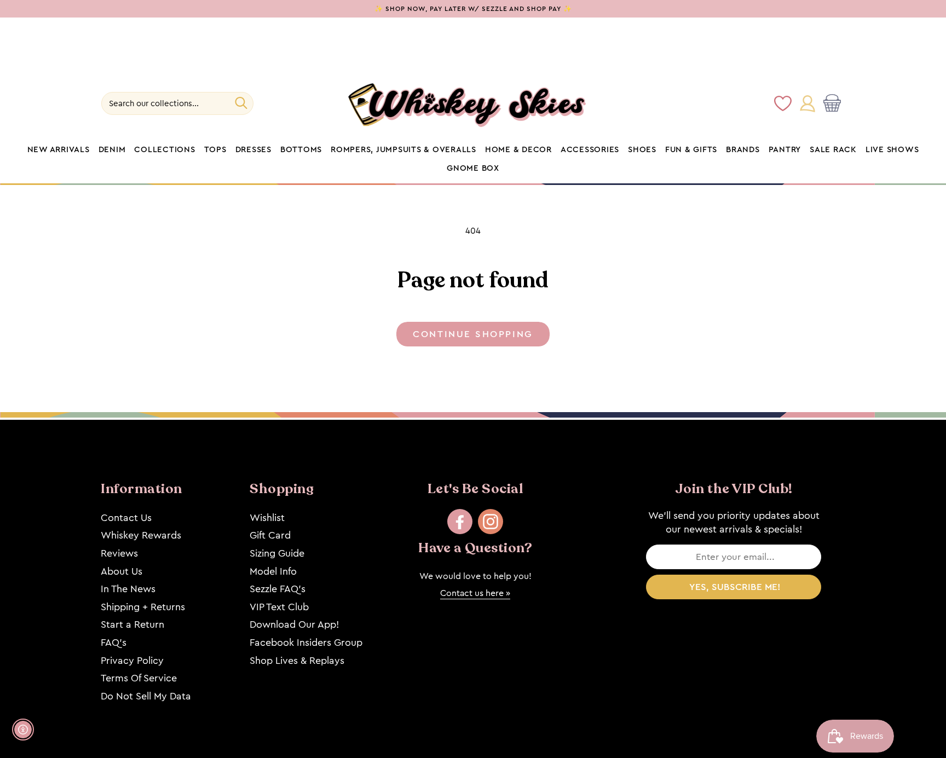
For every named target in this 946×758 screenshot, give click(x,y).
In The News (128, 589)
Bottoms (301, 149)
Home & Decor (518, 149)
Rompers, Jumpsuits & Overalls (403, 149)
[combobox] (177, 103)
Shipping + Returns (143, 607)
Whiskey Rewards (141, 535)
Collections (164, 149)
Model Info (273, 571)
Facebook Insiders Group (306, 642)
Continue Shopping (473, 334)
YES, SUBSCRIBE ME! (735, 587)
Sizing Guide (277, 553)
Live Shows (892, 149)
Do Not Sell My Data (146, 696)
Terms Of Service (139, 678)
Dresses (253, 149)
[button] (834, 104)
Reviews (119, 553)
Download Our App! (294, 624)
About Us (121, 571)
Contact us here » (475, 593)
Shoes (642, 149)
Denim (112, 149)
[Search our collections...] (241, 103)
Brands (743, 149)
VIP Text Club (279, 607)
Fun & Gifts (691, 149)
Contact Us (126, 518)
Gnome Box (473, 168)
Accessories (590, 149)
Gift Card (270, 535)
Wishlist (267, 518)
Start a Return (132, 624)
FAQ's (113, 642)
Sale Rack (833, 149)
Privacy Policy (132, 660)
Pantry (785, 149)
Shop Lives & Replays (297, 660)
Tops (215, 149)
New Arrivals (58, 149)
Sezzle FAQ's (277, 589)
